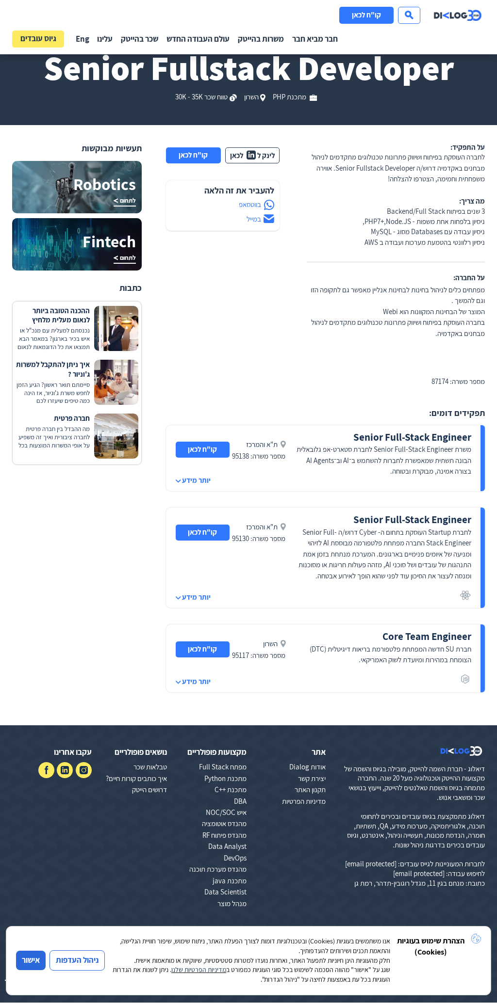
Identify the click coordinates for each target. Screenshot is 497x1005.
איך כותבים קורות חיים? (136, 778)
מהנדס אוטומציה (224, 823)
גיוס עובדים (38, 38)
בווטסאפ (250, 204)
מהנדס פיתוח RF (224, 835)
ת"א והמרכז (262, 444)
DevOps (235, 857)
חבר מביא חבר (315, 38)
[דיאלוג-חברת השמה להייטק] (458, 15)
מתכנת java (230, 880)
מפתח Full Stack (223, 766)
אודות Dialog (307, 766)
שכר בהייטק (139, 38)
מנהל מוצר (232, 903)
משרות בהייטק (261, 38)
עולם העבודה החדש (198, 38)
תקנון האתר (310, 789)
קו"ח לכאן (366, 14)
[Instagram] (84, 770)
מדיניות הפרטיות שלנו (198, 969)
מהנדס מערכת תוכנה (218, 869)
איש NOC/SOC (226, 812)
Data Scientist (225, 891)
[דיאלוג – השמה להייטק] (461, 751)
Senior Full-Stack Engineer (412, 437)
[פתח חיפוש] (409, 15)
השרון (251, 96)
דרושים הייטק (149, 789)
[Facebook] (46, 770)
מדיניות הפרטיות (304, 801)
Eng (82, 38)
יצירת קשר (312, 778)
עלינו (105, 38)
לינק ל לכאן (252, 155)
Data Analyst (227, 846)
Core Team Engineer (426, 636)
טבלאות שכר (150, 766)
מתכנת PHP (290, 96)
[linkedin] (65, 770)
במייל (254, 218)
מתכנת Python (225, 778)
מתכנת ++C (231, 789)
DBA (240, 801)
